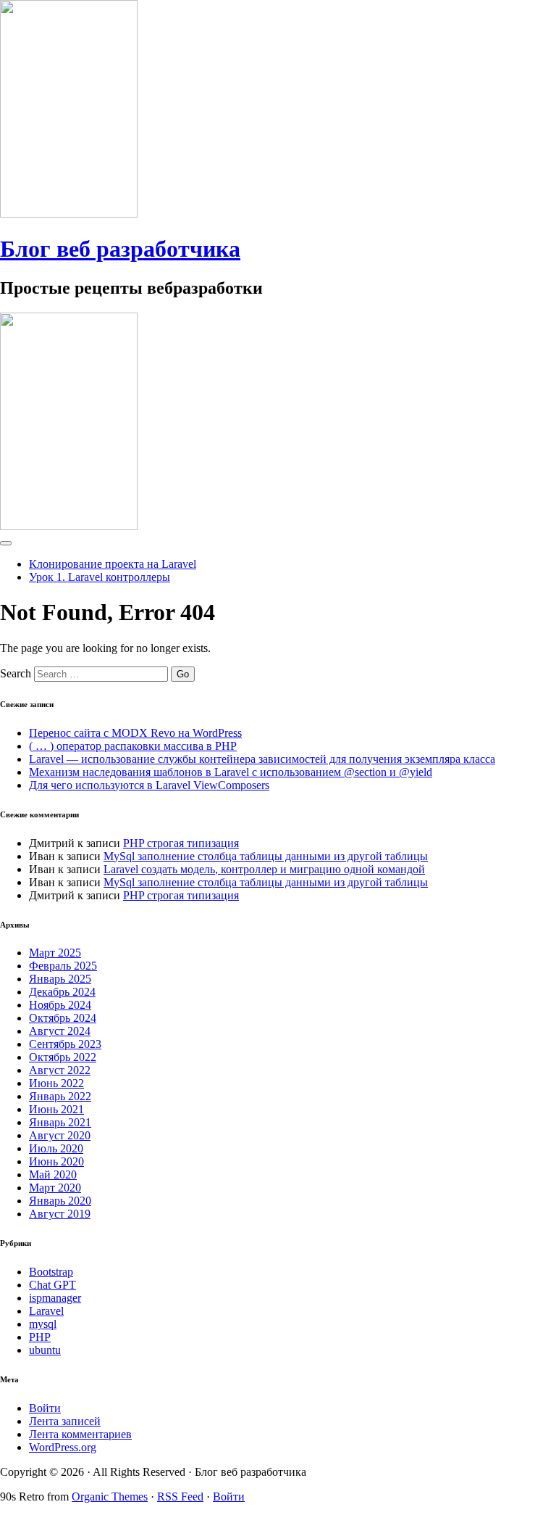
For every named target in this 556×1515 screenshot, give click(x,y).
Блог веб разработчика (120, 249)
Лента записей (65, 1421)
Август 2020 (59, 1135)
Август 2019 (59, 1214)
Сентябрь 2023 (65, 1044)
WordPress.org (62, 1447)
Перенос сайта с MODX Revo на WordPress (135, 733)
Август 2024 (59, 1031)
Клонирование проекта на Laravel (112, 564)
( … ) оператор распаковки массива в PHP (133, 746)
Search (15, 673)
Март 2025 (55, 952)
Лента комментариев (80, 1434)
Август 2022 (59, 1070)
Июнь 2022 (56, 1083)
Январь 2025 (60, 979)
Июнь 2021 (56, 1109)
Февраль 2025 (63, 965)
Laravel (46, 1311)
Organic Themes (110, 1496)
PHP (40, 1337)
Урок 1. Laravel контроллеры (99, 577)
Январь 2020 (60, 1200)
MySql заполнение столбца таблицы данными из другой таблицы (266, 856)
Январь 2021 (60, 1122)
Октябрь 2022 (62, 1057)
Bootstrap (51, 1272)
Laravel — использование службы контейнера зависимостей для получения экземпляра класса (262, 759)
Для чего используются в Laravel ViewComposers (149, 785)
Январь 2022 (60, 1096)
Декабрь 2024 (62, 992)
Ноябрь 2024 (60, 1005)
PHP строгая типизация (181, 843)
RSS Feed (180, 1496)
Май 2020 (53, 1174)
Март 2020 (55, 1187)
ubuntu (45, 1350)
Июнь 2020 (56, 1161)
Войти (45, 1408)
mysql (42, 1324)
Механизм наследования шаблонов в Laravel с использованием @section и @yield (230, 772)
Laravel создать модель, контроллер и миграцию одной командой (264, 869)
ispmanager (55, 1298)
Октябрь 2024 (62, 1018)
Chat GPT (52, 1285)
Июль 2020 (56, 1148)
